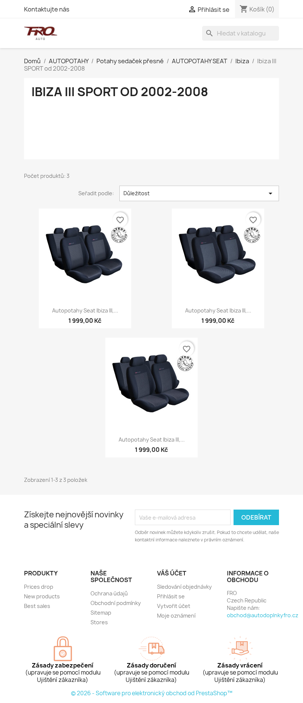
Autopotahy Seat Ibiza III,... (85, 310)
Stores (99, 622)
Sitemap (101, 612)
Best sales (37, 605)
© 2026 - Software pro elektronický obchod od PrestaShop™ (151, 693)
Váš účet (171, 573)
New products (42, 596)
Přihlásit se (171, 596)
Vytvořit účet (173, 605)
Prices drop (38, 586)
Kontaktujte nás (46, 9)
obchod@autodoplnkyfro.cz (262, 615)
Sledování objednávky (184, 586)
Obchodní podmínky (116, 602)
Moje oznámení (176, 615)
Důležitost (199, 193)
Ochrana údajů (109, 593)
